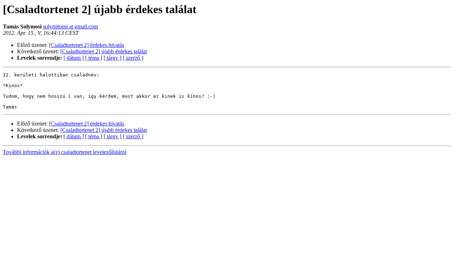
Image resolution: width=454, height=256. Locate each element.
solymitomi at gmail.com (70, 26)
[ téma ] (93, 58)
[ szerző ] (133, 58)
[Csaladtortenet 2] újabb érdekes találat (103, 51)
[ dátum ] (73, 58)
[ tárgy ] (112, 58)
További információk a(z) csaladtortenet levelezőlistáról (64, 152)
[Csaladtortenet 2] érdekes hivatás (86, 45)
